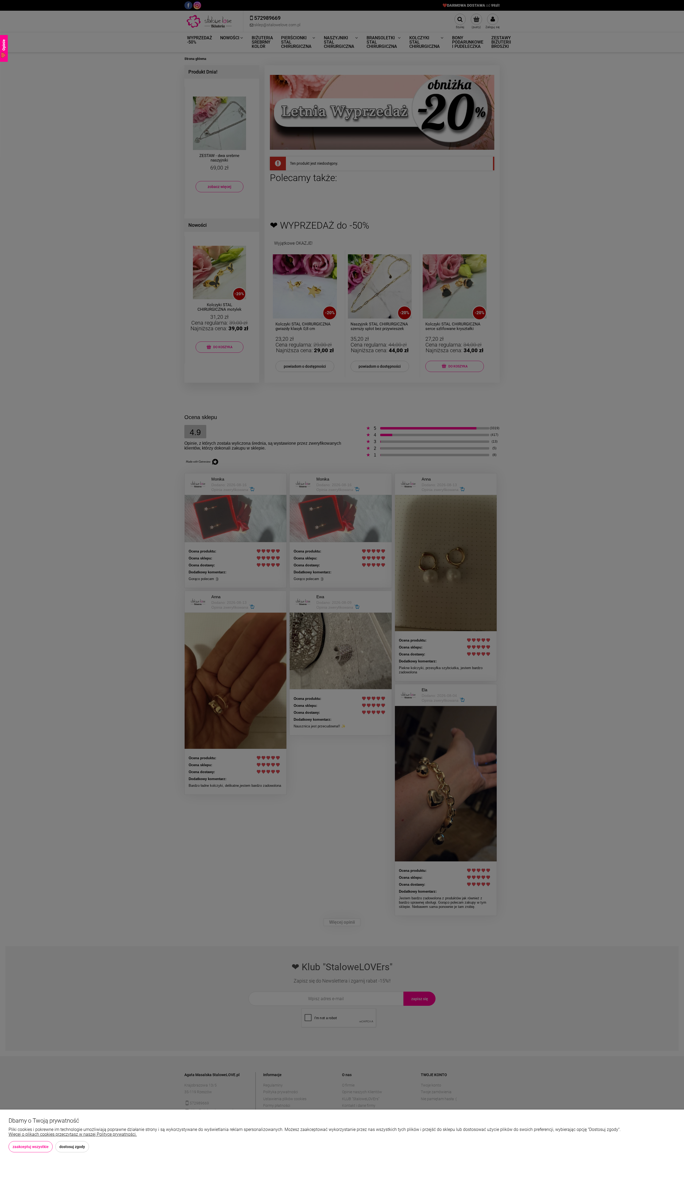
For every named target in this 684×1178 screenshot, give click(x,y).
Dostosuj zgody (72, 1147)
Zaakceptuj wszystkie (31, 1147)
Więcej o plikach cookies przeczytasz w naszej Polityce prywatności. (73, 1134)
